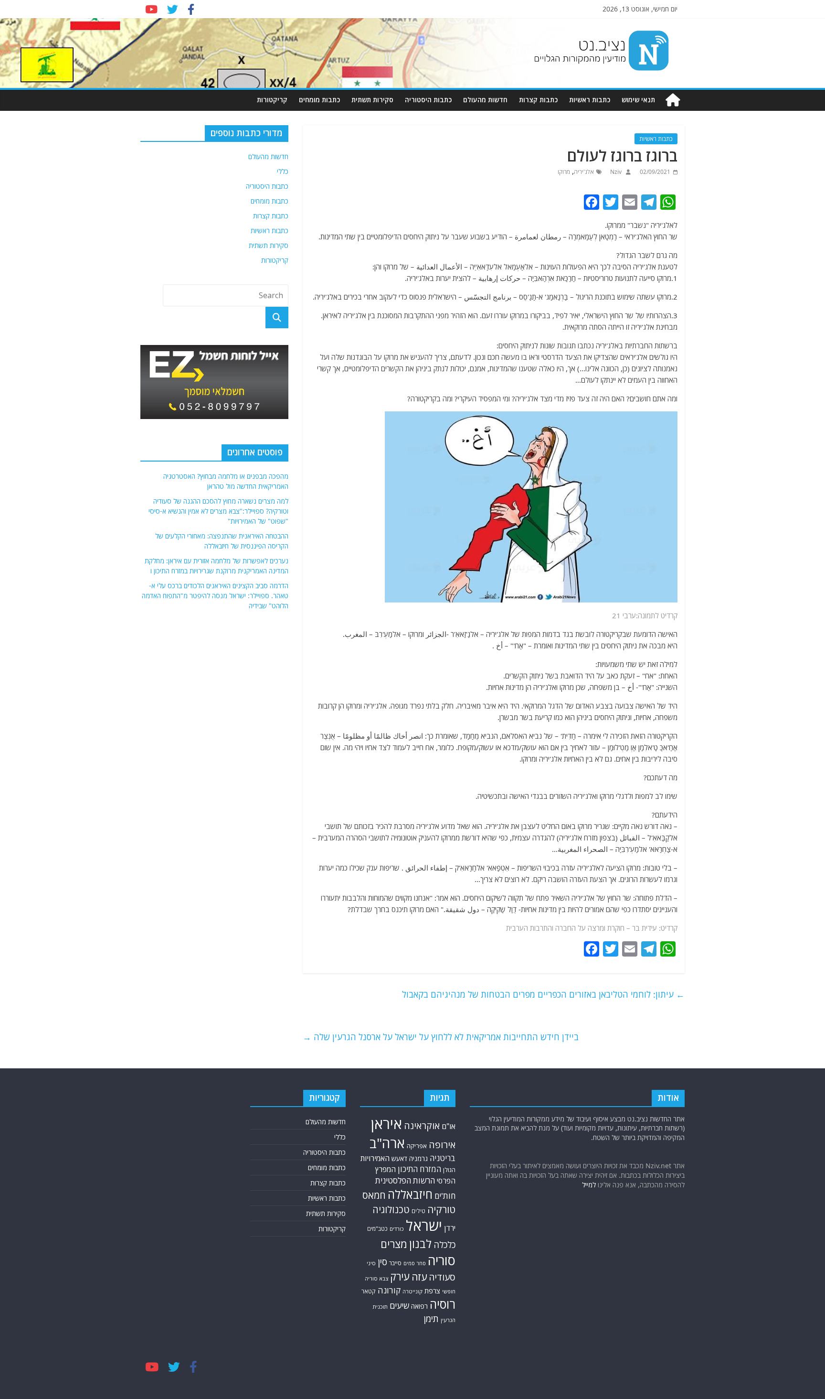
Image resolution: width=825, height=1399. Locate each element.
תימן (431, 1318)
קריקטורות (272, 99)
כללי (282, 171)
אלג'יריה (584, 172)
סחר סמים (414, 1263)
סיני (371, 1263)
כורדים (397, 1228)
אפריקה (417, 1145)
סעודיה (442, 1277)
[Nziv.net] (673, 100)
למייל (589, 1184)
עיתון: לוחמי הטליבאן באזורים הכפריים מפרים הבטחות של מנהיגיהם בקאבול (543, 994)
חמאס (374, 1195)
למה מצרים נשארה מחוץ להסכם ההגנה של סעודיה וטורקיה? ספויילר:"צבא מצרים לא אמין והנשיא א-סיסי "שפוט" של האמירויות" (218, 511)
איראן (386, 1123)
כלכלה (444, 1244)
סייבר (395, 1263)
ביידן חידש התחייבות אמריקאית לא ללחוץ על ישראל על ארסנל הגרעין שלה (441, 1037)
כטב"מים (377, 1229)
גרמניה (418, 1158)
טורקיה (441, 1209)
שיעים (399, 1305)
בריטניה (442, 1157)
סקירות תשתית (372, 99)
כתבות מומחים (319, 99)
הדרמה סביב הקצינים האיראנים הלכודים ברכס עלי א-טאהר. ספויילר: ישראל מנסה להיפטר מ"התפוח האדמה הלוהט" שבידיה (215, 595)
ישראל (424, 1225)
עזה (419, 1276)
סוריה (441, 1260)
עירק (400, 1276)
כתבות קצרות (538, 99)
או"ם (448, 1126)
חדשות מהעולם (485, 99)
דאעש (399, 1158)
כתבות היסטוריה (428, 99)
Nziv (615, 172)
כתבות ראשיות (589, 99)
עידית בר (644, 928)
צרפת (432, 1290)
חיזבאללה (410, 1194)
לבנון (420, 1243)
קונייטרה (412, 1291)
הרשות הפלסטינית (405, 1180)
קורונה (389, 1290)
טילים (418, 1211)
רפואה (419, 1306)
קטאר (368, 1291)
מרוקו (564, 172)
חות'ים (444, 1195)
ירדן (449, 1228)
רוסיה (442, 1304)
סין (382, 1262)
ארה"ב (387, 1143)
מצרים (394, 1244)
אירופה (442, 1144)
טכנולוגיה (391, 1209)
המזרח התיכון (419, 1168)
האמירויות (375, 1158)
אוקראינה (422, 1125)
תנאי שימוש (638, 99)
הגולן (449, 1169)
